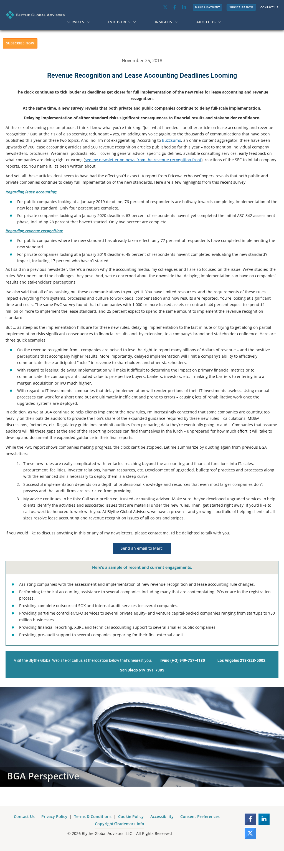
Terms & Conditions (92, 816)
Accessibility (162, 816)
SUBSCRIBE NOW (241, 7)
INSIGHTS (163, 21)
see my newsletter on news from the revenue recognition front (143, 159)
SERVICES (75, 21)
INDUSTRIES (119, 21)
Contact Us (24, 816)
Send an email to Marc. (142, 548)
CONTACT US (269, 7)
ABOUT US (206, 21)
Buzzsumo (171, 140)
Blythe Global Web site (48, 660)
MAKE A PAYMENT (207, 7)
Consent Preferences (200, 816)
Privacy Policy (54, 816)
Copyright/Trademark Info (119, 823)
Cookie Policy (131, 816)
